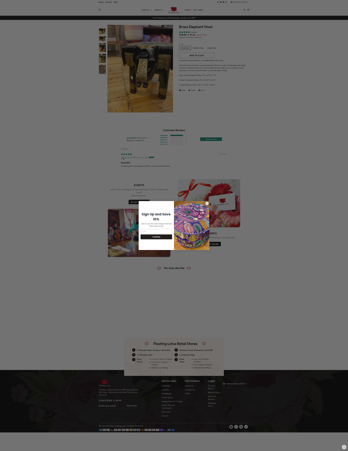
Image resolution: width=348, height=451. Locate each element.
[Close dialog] (207, 203)
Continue (156, 237)
